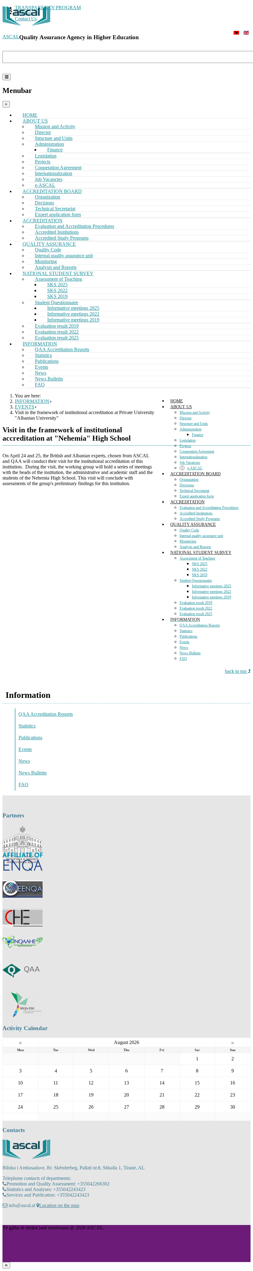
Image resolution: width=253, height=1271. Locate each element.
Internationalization (193, 457)
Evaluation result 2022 (196, 608)
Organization (189, 479)
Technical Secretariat (194, 491)
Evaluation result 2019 (196, 603)
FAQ (40, 384)
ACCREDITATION (187, 502)
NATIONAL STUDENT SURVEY (200, 552)
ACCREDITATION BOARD (195, 474)
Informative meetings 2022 (211, 591)
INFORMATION (185, 619)
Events (184, 642)
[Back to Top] (6, 1265)
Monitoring (188, 541)
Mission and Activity (195, 412)
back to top (236, 671)
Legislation (188, 440)
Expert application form (197, 496)
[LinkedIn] (31, 1218)
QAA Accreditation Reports (62, 349)
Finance (197, 435)
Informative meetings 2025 (211, 586)
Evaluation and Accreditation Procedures (209, 507)
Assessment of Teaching (197, 558)
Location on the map (59, 1205)
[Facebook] (7, 1218)
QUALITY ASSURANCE (193, 524)
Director (186, 418)
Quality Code (189, 530)
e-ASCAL (194, 468)
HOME (176, 401)
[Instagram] (19, 1218)
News (184, 647)
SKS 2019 (199, 575)
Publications (188, 636)
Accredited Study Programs (200, 519)
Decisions (187, 485)
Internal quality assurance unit (64, 255)
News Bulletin (190, 653)
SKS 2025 (199, 564)
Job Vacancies (190, 462)
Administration (190, 429)
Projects (185, 446)
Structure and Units (194, 424)
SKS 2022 (199, 569)
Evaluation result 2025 (196, 614)
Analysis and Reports (195, 547)
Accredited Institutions (196, 513)
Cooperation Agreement (197, 451)
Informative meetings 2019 (211, 597)
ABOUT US (181, 407)
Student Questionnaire (196, 580)
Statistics (186, 631)
